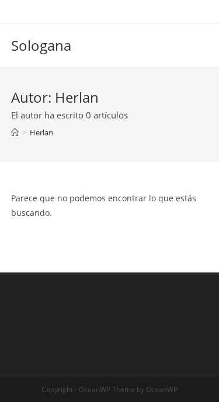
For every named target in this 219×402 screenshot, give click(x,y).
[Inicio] (15, 132)
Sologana (41, 45)
